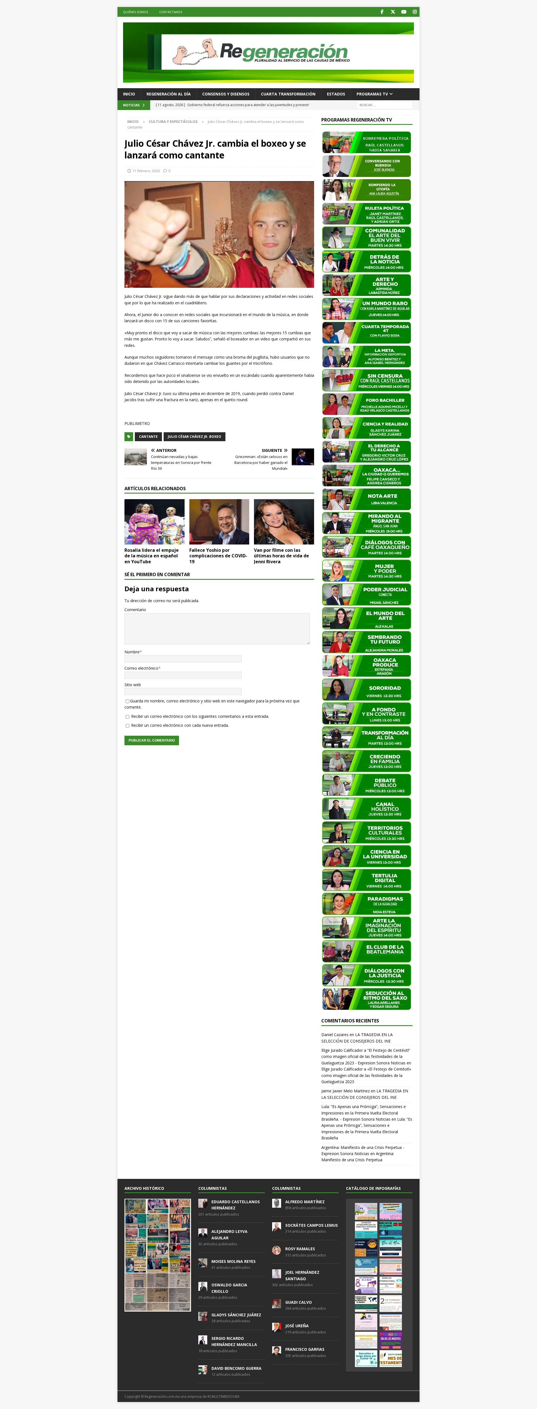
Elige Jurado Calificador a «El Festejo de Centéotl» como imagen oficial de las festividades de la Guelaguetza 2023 (366, 1075)
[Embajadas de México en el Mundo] (366, 1303)
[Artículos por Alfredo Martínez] (276, 1204)
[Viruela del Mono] (366, 1248)
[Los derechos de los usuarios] (391, 1229)
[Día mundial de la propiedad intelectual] (366, 1266)
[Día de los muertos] (391, 1340)
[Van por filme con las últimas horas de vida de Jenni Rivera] (284, 521)
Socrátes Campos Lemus (311, 1225)
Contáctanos (170, 12)
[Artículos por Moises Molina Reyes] (202, 1264)
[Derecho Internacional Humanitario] (391, 1285)
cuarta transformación (288, 94)
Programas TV (372, 94)
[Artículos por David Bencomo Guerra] (202, 1371)
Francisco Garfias (304, 1349)
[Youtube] (404, 12)
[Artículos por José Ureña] (276, 1328)
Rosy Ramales (300, 1248)
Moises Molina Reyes (233, 1261)
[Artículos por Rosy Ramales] (276, 1251)
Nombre (132, 652)
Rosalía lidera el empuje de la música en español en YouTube (151, 556)
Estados (336, 94)
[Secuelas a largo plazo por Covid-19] (366, 1358)
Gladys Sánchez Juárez (236, 1314)
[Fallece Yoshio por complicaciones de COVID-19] (219, 521)
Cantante (148, 436)
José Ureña (297, 1325)
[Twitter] (393, 12)
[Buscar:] (385, 104)
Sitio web (132, 684)
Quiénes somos (135, 12)
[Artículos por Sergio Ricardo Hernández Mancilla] (202, 1341)
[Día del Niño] (391, 1248)
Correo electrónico (141, 668)
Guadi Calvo (298, 1302)
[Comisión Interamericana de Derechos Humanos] (366, 1229)
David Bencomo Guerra (236, 1368)
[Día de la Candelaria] (391, 1303)
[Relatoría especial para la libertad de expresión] (391, 1211)
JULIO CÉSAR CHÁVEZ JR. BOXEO (194, 436)
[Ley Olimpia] (366, 1322)
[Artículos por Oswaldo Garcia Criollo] (202, 1287)
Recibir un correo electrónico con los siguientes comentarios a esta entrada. (200, 716)
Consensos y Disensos (225, 94)
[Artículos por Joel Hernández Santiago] (276, 1275)
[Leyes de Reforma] (366, 1211)
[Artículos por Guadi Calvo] (276, 1305)
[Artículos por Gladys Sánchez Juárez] (202, 1317)
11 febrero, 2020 (146, 170)
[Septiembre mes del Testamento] (391, 1358)
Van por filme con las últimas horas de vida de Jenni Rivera (281, 556)
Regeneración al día (169, 94)
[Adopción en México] (366, 1340)
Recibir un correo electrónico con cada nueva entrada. (180, 725)
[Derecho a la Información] (391, 1266)
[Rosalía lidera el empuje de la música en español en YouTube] (154, 521)
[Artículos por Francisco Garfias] (276, 1352)
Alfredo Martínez (305, 1201)
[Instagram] (415, 12)
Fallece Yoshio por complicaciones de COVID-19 (218, 556)
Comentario (135, 609)
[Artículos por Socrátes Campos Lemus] (276, 1228)
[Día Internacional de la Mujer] (366, 1285)
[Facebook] (382, 12)
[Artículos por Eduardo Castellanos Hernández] (202, 1204)
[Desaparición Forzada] (391, 1322)
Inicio (129, 94)
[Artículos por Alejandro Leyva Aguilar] (202, 1234)
